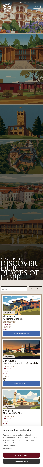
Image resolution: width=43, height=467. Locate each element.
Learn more (8, 448)
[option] (25, 2)
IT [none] (32, 2)
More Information (21, 333)
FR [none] (35, 2)
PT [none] (39, 2)
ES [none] (25, 2)
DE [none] (28, 2)
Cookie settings (21, 461)
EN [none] (21, 2)
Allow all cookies (21, 455)
